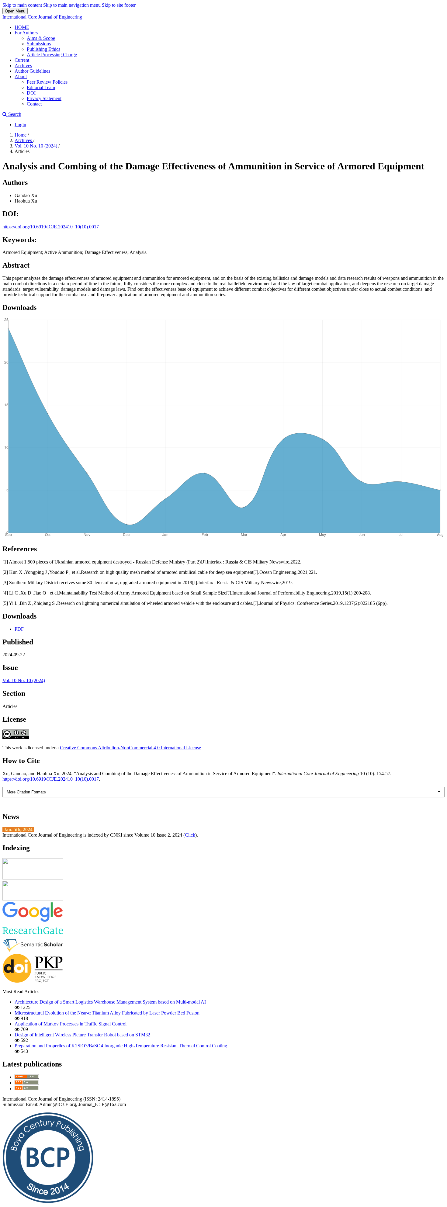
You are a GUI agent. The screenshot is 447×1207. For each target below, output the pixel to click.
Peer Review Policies (47, 82)
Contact (34, 103)
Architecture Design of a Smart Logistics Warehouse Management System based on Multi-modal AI (110, 1001)
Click (190, 835)
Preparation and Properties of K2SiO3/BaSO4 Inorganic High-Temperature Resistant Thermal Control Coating (121, 1045)
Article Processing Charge (52, 54)
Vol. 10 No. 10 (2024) (36, 145)
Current (22, 60)
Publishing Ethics (43, 49)
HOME (22, 27)
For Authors (26, 32)
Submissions (39, 43)
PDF (19, 629)
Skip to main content (22, 5)
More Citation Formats (26, 792)
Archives (23, 65)
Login (20, 124)
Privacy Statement (44, 98)
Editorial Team (41, 87)
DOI (31, 92)
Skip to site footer (119, 5)
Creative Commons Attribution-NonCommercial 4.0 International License (130, 747)
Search (14, 114)
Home (21, 134)
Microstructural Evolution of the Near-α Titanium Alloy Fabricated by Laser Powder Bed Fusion (107, 1012)
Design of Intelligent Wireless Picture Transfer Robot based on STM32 (82, 1034)
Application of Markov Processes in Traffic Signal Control (70, 1023)
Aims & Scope (41, 38)
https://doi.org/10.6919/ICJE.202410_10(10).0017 (50, 226)
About (21, 76)
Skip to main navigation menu (72, 5)
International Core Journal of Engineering (42, 16)
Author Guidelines (32, 71)
